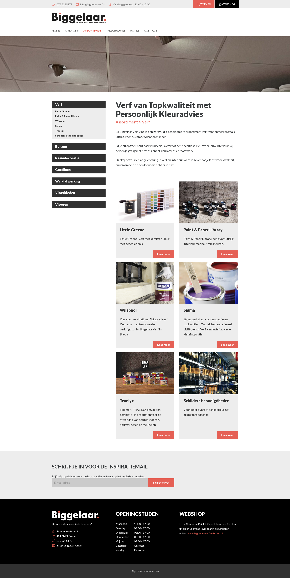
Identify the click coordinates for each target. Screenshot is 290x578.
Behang (61, 146)
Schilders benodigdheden (69, 135)
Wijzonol (60, 121)
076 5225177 (64, 4)
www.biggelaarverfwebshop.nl (205, 533)
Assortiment (93, 30)
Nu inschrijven (161, 482)
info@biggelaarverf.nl (92, 4)
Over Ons (72, 30)
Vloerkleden (65, 193)
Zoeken (205, 4)
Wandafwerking (67, 181)
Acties (134, 30)
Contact (150, 30)
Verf (58, 104)
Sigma (58, 125)
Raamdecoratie (67, 158)
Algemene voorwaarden (145, 570)
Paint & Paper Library (67, 116)
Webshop (228, 4)
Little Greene (62, 111)
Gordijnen (63, 170)
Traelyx (59, 130)
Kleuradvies (116, 30)
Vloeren (61, 204)
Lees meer (163, 254)
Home (56, 30)
